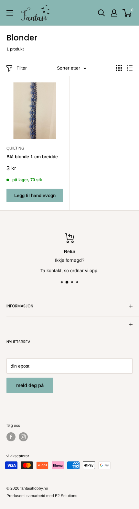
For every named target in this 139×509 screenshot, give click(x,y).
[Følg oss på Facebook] (11, 436)
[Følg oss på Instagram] (23, 436)
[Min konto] (114, 13)
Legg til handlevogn (35, 195)
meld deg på (30, 385)
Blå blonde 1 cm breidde (32, 156)
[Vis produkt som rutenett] (119, 68)
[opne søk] (101, 13)
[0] (127, 13)
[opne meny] (9, 13)
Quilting (15, 148)
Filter (21, 68)
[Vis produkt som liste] (130, 68)
